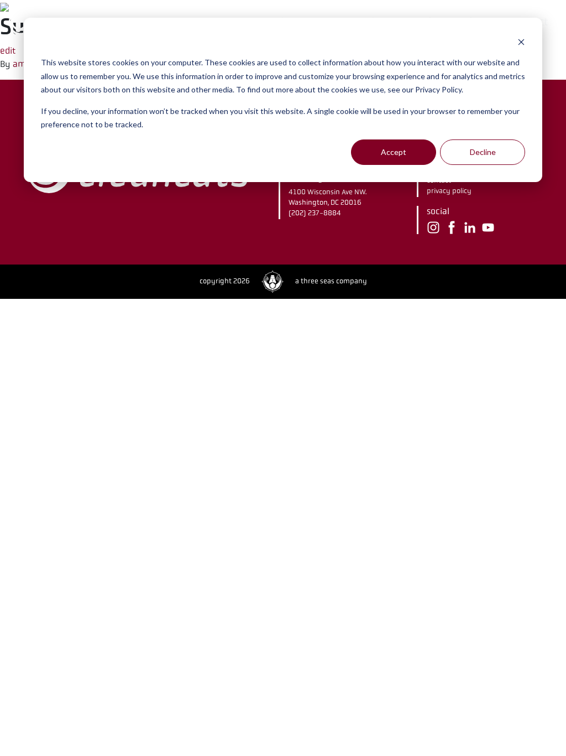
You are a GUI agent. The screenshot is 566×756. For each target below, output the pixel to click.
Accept (393, 152)
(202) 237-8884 (315, 213)
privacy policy (449, 191)
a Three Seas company (331, 281)
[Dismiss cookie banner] (521, 42)
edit (7, 50)
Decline (483, 152)
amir (23, 64)
